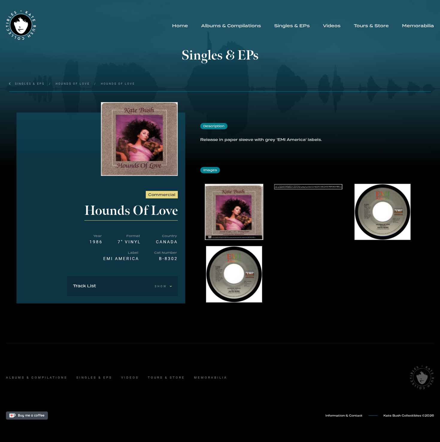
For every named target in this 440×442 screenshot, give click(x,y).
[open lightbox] (139, 139)
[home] (85, 25)
